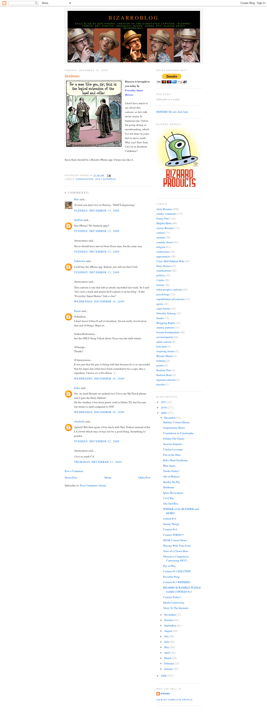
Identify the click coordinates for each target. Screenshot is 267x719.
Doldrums (72, 75)
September (170, 625)
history (160, 285)
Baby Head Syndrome (175, 460)
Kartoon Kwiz (164, 375)
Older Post (144, 477)
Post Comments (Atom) (93, 485)
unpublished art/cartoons (170, 299)
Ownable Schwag (166, 313)
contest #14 (169, 518)
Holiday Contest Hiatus (176, 422)
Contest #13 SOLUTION (177, 571)
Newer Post (71, 477)
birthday (161, 361)
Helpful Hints (164, 223)
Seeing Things (171, 524)
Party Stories (163, 266)
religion (160, 247)
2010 (164, 407)
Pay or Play (169, 566)
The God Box (170, 503)
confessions (85, 179)
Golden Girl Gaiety (174, 438)
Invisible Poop (171, 577)
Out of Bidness (171, 476)
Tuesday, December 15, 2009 (97, 210)
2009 (164, 413)
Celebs (160, 280)
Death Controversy (173, 602)
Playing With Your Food (177, 545)
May (167, 647)
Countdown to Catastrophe (178, 433)
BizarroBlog (133, 17)
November (170, 614)
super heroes (163, 308)
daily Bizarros (105, 179)
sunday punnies (165, 327)
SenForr (78, 220)
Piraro (77, 311)
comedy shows (164, 242)
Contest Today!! (172, 597)
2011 (164, 402)
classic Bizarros (165, 228)
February (169, 663)
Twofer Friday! (171, 471)
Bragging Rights (165, 323)
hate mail (161, 346)
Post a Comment (74, 471)
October (169, 620)
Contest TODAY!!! (173, 535)
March (168, 658)
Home (108, 477)
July (167, 636)
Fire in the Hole (172, 455)
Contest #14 (170, 529)
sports (159, 304)
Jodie (77, 388)
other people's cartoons (169, 289)
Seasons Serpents (172, 444)
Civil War (168, 498)
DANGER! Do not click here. (172, 112)
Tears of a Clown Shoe (175, 551)
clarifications (163, 270)
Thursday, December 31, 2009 (98, 462)
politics (160, 275)
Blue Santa (169, 465)
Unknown (79, 261)
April (167, 652)
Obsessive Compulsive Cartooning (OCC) (176, 558)
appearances (163, 256)
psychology (163, 294)
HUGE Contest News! (175, 540)
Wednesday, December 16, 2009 (99, 301)
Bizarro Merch (164, 356)
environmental (164, 337)
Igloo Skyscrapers (173, 493)
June (167, 642)
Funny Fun (162, 218)
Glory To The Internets (176, 608)
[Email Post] (108, 175)
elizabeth (79, 421)
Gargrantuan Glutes (174, 428)
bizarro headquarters (167, 332)
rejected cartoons (166, 380)
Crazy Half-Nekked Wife (170, 261)
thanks (160, 318)
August (168, 631)
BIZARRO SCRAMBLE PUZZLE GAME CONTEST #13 (182, 590)
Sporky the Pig (171, 482)
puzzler (160, 384)
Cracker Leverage (173, 449)
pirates (160, 365)
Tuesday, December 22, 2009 (97, 441)
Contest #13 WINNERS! (176, 582)
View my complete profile (174, 700)
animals (160, 237)
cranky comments (166, 213)
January (169, 669)
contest (160, 232)
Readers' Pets (163, 370)
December (170, 418)
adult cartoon (163, 342)
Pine (76, 199)
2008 (164, 676)
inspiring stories (165, 351)
